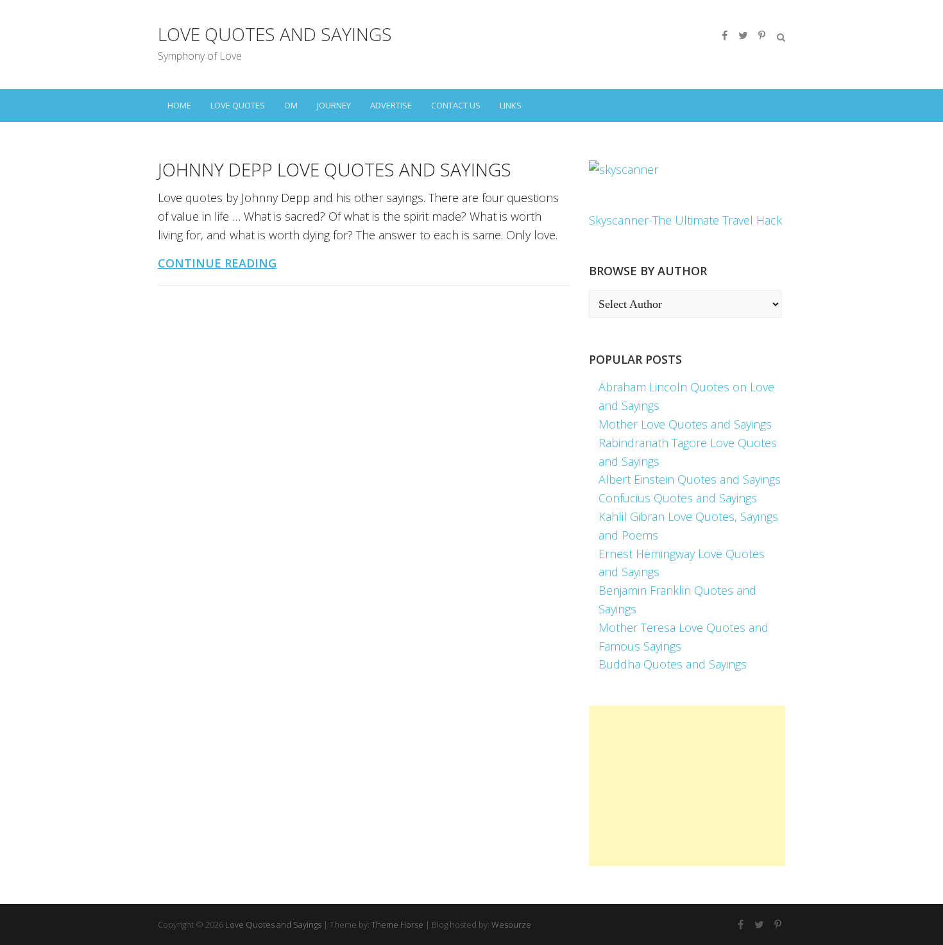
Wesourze (511, 924)
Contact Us (455, 105)
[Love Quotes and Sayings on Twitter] (743, 35)
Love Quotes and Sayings (275, 34)
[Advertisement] (687, 786)
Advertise (391, 105)
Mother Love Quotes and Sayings (685, 424)
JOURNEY (334, 105)
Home (179, 105)
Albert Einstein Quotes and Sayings (690, 479)
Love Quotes (237, 105)
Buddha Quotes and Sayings (673, 664)
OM (291, 105)
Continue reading (217, 263)
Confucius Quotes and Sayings (678, 498)
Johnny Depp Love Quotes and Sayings (334, 169)
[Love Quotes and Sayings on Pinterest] (761, 35)
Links (511, 105)
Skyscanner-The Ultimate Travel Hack (685, 220)
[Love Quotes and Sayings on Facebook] (724, 35)
